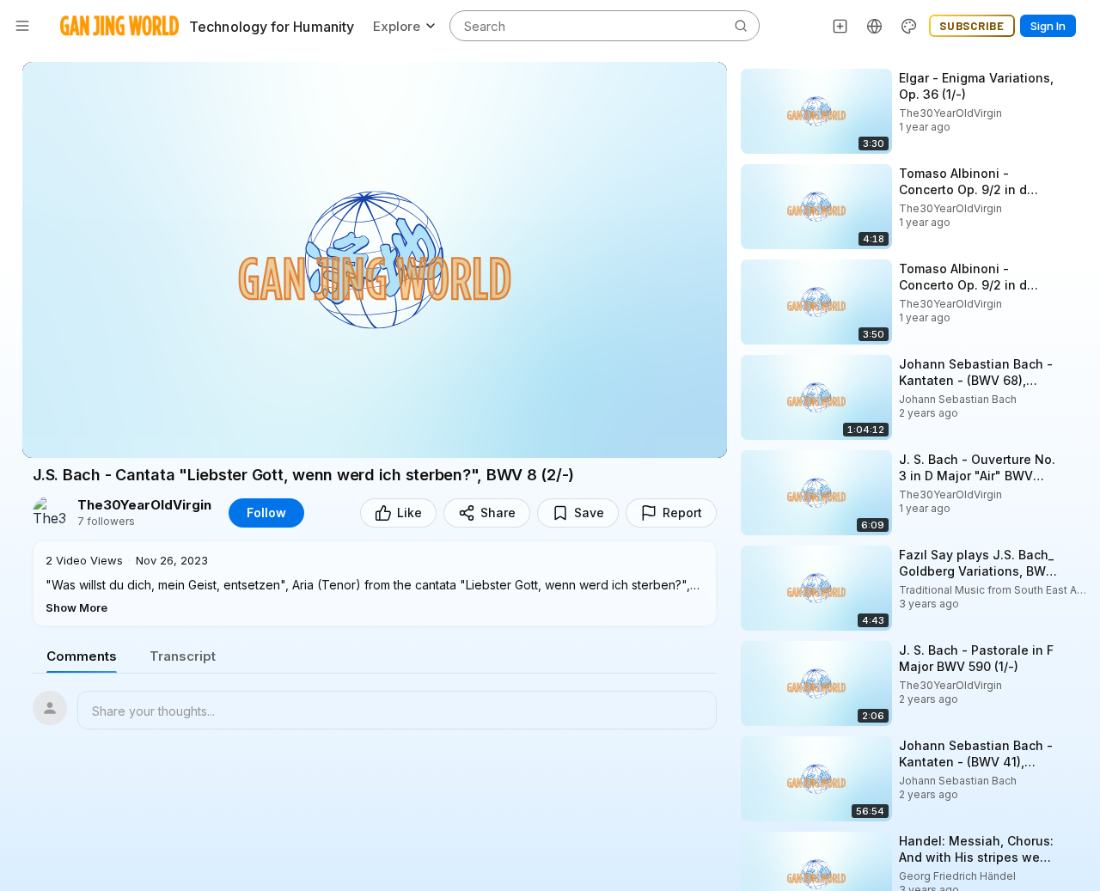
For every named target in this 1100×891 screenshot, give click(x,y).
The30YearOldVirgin (144, 505)
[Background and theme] (909, 25)
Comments (81, 656)
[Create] (840, 25)
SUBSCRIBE (972, 26)
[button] (375, 583)
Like (409, 512)
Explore (396, 26)
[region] (374, 260)
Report (682, 512)
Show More (76, 607)
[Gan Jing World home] (119, 25)
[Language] (874, 25)
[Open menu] (22, 25)
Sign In (1048, 26)
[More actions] (1074, 77)
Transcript (183, 656)
